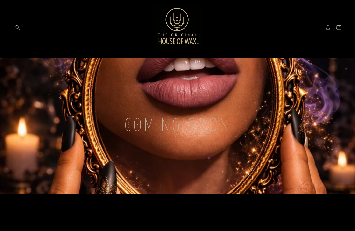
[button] (17, 27)
